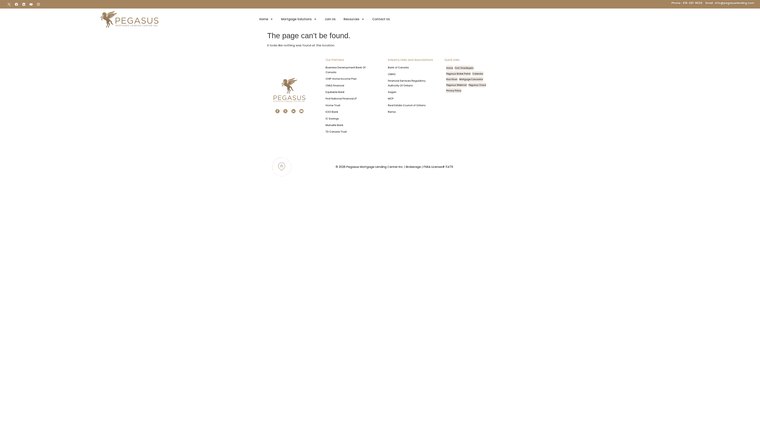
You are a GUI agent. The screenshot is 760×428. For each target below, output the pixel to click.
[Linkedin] (24, 4)
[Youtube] (31, 4)
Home (263, 19)
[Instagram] (38, 4)
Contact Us (381, 19)
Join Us (330, 19)
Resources (351, 19)
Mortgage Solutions (296, 19)
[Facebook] (16, 4)
